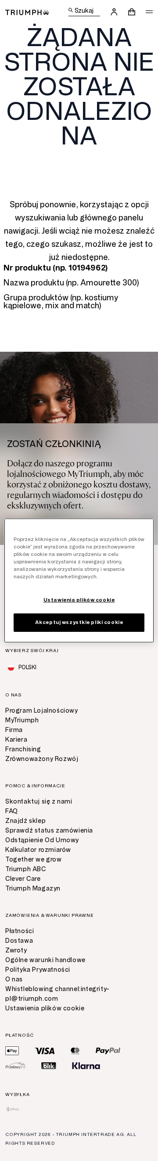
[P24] (15, 1065)
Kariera (16, 739)
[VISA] (45, 1050)
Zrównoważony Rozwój (41, 759)
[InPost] (12, 1109)
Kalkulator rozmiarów (38, 850)
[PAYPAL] (108, 1050)
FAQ (11, 811)
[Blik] (48, 1065)
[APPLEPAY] (12, 1050)
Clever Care (23, 879)
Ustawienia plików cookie (44, 1008)
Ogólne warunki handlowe (45, 960)
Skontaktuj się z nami (38, 801)
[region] (79, 580)
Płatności (19, 931)
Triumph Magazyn (33, 888)
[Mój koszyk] (131, 11)
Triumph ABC (25, 869)
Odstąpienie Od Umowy (42, 840)
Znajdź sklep (25, 821)
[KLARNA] (86, 1065)
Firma (14, 730)
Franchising (23, 749)
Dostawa (19, 940)
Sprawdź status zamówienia (49, 830)
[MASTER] (75, 1050)
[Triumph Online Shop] (27, 11)
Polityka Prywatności (37, 969)
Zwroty (16, 950)
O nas (14, 979)
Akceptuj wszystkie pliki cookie (79, 622)
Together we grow (33, 859)
